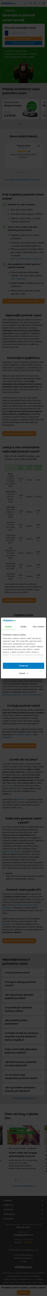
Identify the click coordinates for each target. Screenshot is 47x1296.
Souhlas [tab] (8, 627)
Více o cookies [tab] (38, 627)
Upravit (22, 673)
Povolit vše (23, 666)
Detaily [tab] (23, 627)
